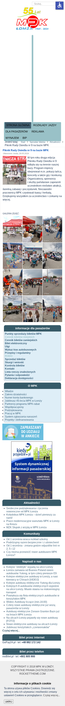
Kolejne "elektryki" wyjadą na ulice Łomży (29, 567)
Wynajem (12, 137)
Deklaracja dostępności (19, 378)
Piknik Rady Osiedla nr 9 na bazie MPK (26, 150)
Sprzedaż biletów (15, 359)
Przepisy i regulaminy (18, 352)
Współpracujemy (14, 407)
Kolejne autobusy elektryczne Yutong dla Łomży (33, 582)
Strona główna (18, 125)
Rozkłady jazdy (44, 125)
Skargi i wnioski (14, 362)
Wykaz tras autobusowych (20, 349)
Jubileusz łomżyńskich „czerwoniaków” (28, 627)
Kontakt (9, 368)
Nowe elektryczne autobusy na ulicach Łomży (31, 624)
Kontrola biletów (14, 365)
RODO (8, 356)
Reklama (38, 131)
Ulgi (7, 346)
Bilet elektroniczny (16, 343)
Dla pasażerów (17, 131)
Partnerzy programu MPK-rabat (22, 404)
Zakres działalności (16, 394)
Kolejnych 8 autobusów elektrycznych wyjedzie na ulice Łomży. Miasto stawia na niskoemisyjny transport (33, 589)
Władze (9, 391)
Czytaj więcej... (51, 695)
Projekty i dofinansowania (19, 419)
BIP (25, 137)
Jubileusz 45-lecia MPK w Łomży (23, 400)
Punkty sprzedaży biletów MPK (23, 333)
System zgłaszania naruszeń (21, 416)
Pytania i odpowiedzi (17, 375)
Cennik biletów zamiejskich (21, 340)
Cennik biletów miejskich (20, 337)
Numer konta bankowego (19, 397)
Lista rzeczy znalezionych (20, 372)
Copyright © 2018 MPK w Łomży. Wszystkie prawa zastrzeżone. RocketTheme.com (32, 670)
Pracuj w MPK (13, 413)
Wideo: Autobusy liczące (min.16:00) (26, 602)
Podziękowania (13, 410)
